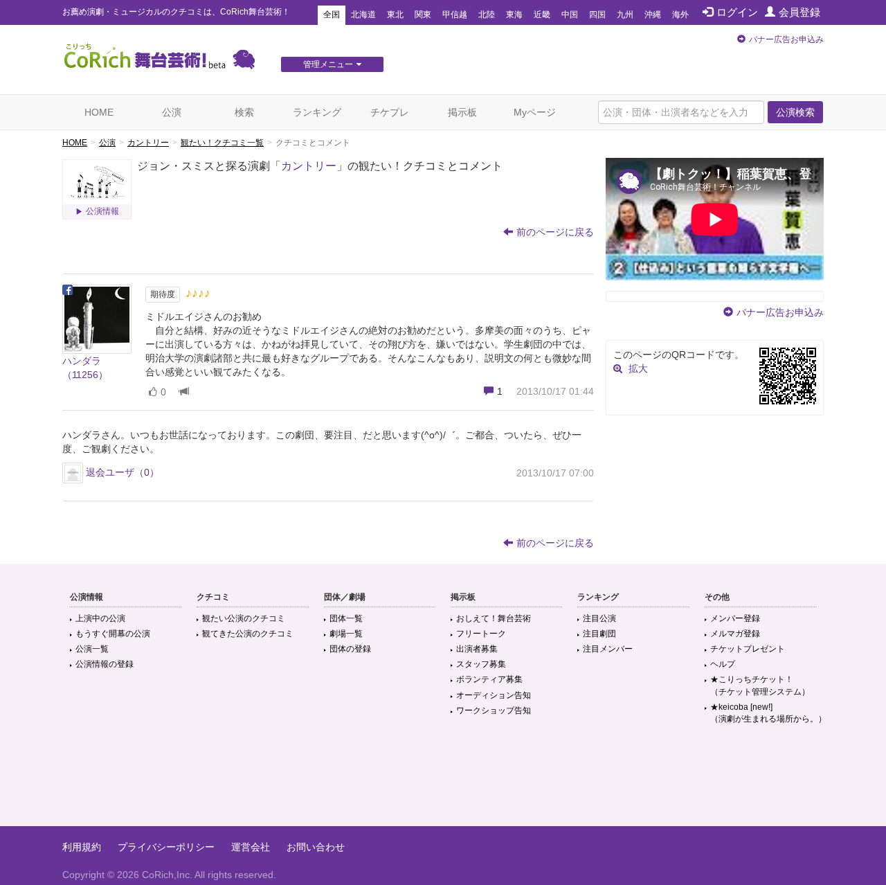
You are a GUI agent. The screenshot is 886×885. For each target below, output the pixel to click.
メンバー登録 (735, 618)
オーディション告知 (493, 695)
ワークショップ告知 (493, 710)
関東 (423, 14)
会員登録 (799, 12)
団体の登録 (350, 649)
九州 (625, 14)
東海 (514, 14)
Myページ (535, 112)
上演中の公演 (100, 618)
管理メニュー (328, 64)
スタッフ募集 (481, 664)
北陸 (486, 14)
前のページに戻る (555, 232)
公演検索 (795, 112)
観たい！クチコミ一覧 (222, 143)
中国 (569, 14)
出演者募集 (477, 649)
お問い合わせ (316, 846)
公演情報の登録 (104, 664)
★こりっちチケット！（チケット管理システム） (760, 685)
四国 (597, 14)
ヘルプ (722, 664)
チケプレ (389, 112)
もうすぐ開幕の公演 (112, 633)
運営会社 (250, 846)
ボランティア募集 (489, 679)
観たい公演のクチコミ (243, 618)
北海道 (363, 14)
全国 (331, 14)
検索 (244, 112)
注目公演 (599, 618)
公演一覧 (92, 649)
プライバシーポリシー (166, 846)
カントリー (148, 143)
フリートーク (481, 633)
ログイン (737, 12)
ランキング (317, 112)
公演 (171, 112)
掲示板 (462, 112)
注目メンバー (608, 649)
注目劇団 (599, 633)
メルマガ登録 (735, 633)
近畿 (542, 14)
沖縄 (652, 14)
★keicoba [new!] (768, 713)
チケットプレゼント (747, 649)
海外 (680, 14)
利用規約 (81, 846)
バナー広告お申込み (786, 39)
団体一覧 (346, 618)
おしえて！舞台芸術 (493, 618)
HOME (99, 112)
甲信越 (454, 14)
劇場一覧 (346, 633)
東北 (395, 14)
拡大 (638, 368)
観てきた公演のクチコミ (247, 633)
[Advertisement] (443, 781)
